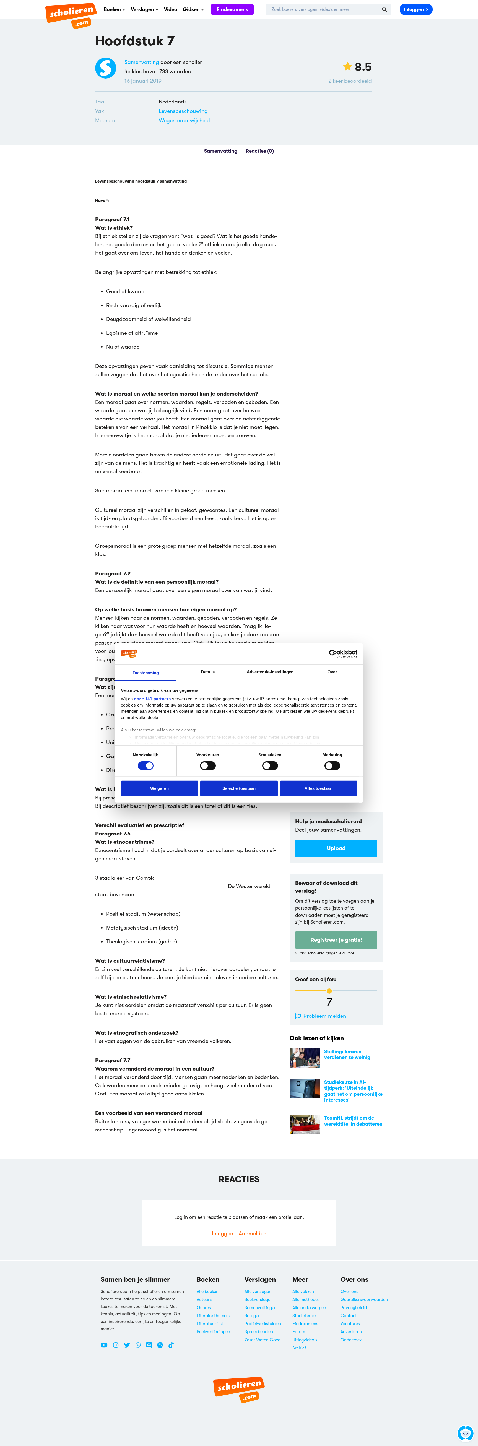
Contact (349, 1315)
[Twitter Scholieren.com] (129, 1347)
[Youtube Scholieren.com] (106, 1347)
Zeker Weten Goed (262, 1340)
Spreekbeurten (259, 1331)
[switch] (208, 765)
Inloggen (414, 9)
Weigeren (159, 788)
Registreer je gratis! (336, 940)
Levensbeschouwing (183, 111)
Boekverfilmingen (213, 1331)
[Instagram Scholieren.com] (118, 1347)
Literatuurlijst (210, 1323)
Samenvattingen (261, 1307)
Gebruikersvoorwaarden (364, 1299)
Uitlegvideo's (304, 1340)
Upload (336, 848)
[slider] (329, 991)
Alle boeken (208, 1291)
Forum (298, 1331)
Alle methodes (305, 1299)
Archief (299, 1348)
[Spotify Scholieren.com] (162, 1347)
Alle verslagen (258, 1291)
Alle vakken (303, 1291)
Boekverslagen (259, 1299)
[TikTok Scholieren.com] (171, 1347)
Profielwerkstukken (263, 1323)
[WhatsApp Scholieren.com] (140, 1347)
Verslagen (142, 9)
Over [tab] (332, 671)
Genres (204, 1307)
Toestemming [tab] (146, 672)
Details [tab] (208, 671)
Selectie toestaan (239, 788)
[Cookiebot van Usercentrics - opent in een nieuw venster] (333, 654)
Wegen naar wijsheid (184, 120)
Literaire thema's (213, 1315)
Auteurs (204, 1299)
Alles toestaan (318, 788)
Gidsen (191, 9)
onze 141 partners (152, 698)
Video (170, 9)
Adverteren (351, 1331)
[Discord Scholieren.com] (151, 1347)
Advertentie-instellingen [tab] (270, 671)
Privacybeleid (354, 1307)
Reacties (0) (260, 151)
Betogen (253, 1315)
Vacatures (350, 1323)
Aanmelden (252, 1233)
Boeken (112, 9)
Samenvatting (141, 62)
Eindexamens (232, 9)
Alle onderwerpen (309, 1307)
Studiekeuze (304, 1315)
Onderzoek (351, 1340)
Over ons (349, 1291)
